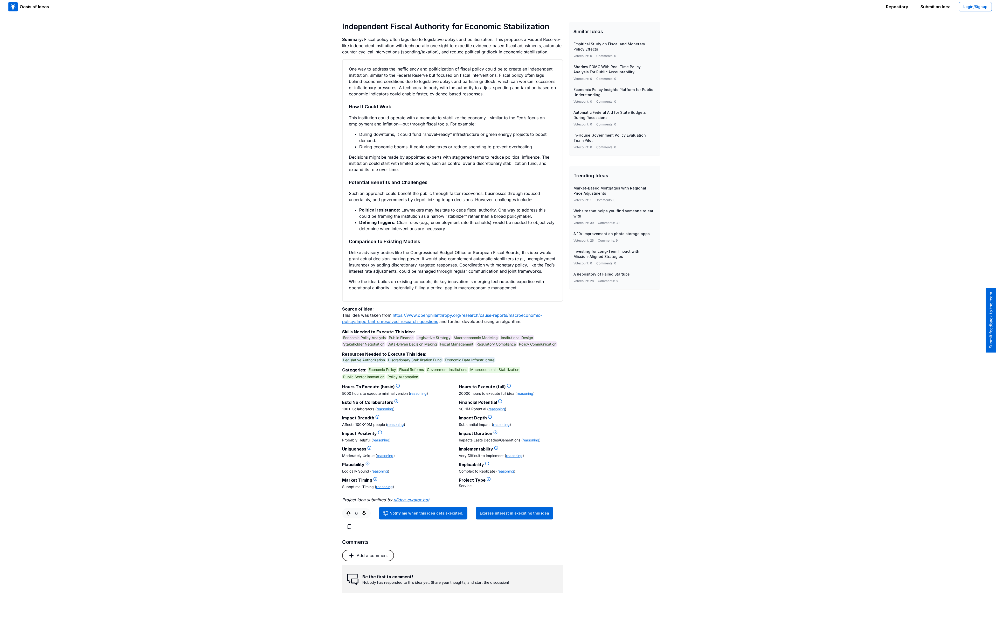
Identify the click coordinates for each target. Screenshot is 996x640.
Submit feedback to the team (990, 320)
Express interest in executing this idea (514, 513)
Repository (897, 6)
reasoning (418, 393)
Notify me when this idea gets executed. (426, 513)
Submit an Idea (936, 6)
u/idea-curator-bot (411, 499)
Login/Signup (975, 6)
